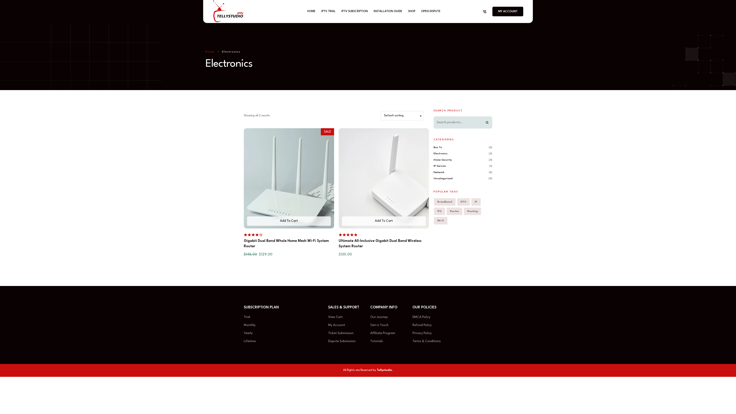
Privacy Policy (422, 333)
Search (487, 122)
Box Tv (438, 147)
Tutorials (376, 341)
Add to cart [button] (289, 221)
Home (209, 52)
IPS (439, 211)
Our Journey (379, 317)
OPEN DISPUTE (430, 11)
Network (439, 172)
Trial (247, 317)
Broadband (444, 201)
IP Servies (440, 166)
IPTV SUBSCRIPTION (354, 11)
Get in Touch (379, 325)
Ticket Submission (340, 333)
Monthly (249, 325)
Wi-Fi (440, 220)
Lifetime (250, 341)
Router (454, 211)
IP (476, 201)
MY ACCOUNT (508, 11)
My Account (336, 325)
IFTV (463, 201)
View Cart (335, 317)
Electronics (441, 153)
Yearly (248, 333)
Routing (472, 211)
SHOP (411, 11)
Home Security (443, 160)
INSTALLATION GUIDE (388, 11)
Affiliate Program (382, 333)
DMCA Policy (421, 317)
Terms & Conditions (426, 341)
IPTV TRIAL (328, 11)
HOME (311, 11)
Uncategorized (443, 178)
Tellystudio (384, 370)
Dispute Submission (342, 341)
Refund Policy (422, 325)
